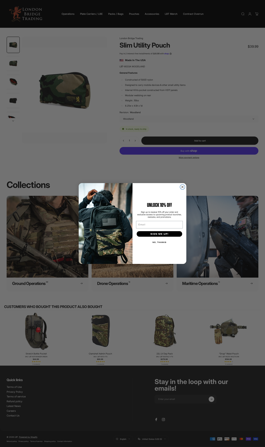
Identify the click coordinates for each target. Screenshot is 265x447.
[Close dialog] (182, 186)
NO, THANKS (159, 242)
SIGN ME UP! (159, 233)
